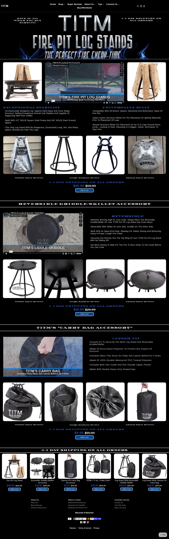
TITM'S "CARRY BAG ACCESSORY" (84, 327)
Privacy (96, 528)
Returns (73, 528)
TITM (5, 6)
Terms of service (84, 528)
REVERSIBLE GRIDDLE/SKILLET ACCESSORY (84, 204)
